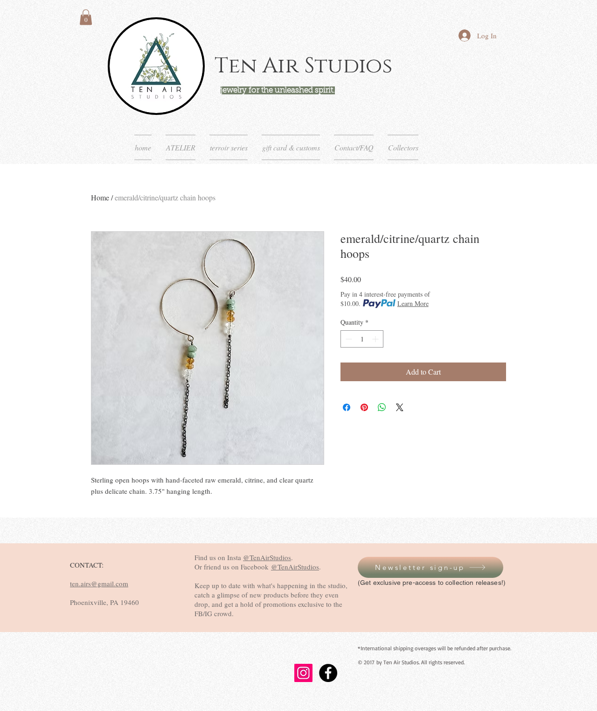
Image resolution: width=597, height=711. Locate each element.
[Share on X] (399, 407)
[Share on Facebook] (346, 407)
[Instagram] (303, 673)
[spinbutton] (362, 339)
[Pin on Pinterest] (364, 407)
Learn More (413, 303)
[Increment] (376, 339)
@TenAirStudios (267, 557)
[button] (85, 17)
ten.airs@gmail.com (99, 583)
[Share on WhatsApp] (382, 407)
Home (100, 197)
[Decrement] (348, 339)
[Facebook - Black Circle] (328, 673)
